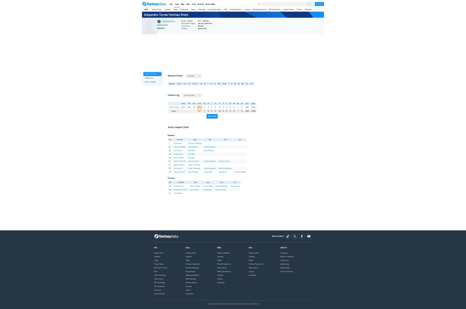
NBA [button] (182, 4)
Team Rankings (160, 275)
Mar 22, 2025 (174, 107)
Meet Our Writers (287, 257)
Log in (310, 4)
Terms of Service (286, 272)
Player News (159, 264)
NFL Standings (159, 283)
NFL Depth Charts (160, 268)
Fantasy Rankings (192, 268)
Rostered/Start (235, 9)
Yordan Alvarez (193, 161)
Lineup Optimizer (214, 9)
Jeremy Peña (178, 154)
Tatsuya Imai (235, 186)
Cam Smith (178, 168)
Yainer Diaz (178, 143)
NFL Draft (157, 290)
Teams (299, 9)
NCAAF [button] (201, 4)
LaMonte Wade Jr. (210, 147)
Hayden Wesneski (221, 186)
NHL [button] (188, 4)
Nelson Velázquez (225, 168)
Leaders (168, 9)
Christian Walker (179, 147)
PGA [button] (194, 4)
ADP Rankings (191, 279)
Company (284, 253)
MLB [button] (177, 4)
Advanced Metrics (259, 9)
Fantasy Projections (193, 264)
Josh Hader (178, 193)
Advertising (284, 264)
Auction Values (288, 9)
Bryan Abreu (194, 190)
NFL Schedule (159, 286)
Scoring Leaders (223, 253)
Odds (175, 9)
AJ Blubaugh (207, 190)
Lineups (247, 9)
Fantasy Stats (156, 9)
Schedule (308, 9)
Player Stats (158, 253)
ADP (225, 9)
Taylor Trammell (180, 161)
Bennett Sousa (220, 190)
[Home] (154, 4)
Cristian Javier (208, 186)
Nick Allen (191, 150)
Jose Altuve (178, 150)
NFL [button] (171, 4)
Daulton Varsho (224, 161)
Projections (184, 9)
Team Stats (158, 279)
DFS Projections (274, 9)
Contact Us (284, 260)
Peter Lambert (195, 186)
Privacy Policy (285, 268)
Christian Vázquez (195, 143)
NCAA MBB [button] (210, 4)
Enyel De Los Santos (181, 190)
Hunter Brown (178, 186)
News (193, 9)
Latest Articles (159, 294)
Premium (319, 4)
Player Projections (224, 264)
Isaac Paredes (193, 147)
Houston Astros (168, 21)
